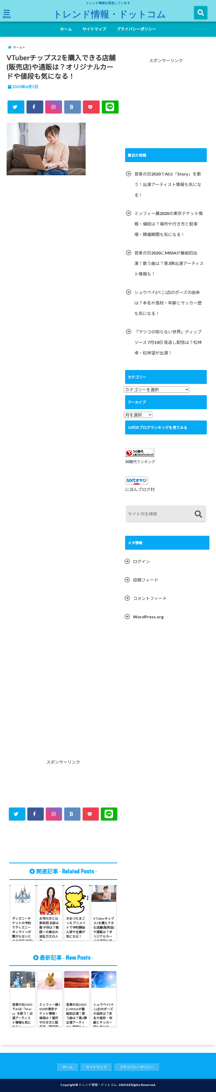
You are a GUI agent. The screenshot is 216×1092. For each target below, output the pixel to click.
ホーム (66, 29)
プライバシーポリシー (136, 29)
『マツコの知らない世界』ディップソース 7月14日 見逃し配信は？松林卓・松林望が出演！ (168, 342)
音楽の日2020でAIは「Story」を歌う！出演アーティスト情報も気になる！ (167, 184)
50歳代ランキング (140, 461)
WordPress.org (148, 616)
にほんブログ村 (140, 489)
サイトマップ (94, 29)
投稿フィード (145, 579)
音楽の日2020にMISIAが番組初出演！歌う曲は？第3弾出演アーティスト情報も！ (169, 263)
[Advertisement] (63, 426)
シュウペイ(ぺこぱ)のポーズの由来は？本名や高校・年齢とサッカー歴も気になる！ (168, 303)
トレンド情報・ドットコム (109, 13)
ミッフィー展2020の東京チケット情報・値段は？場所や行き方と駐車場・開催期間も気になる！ (168, 224)
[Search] (198, 514)
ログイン (141, 561)
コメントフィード (150, 598)
